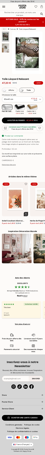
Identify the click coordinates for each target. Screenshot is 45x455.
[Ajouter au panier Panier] (26, 214)
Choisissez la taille (9, 95)
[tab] (36, 6)
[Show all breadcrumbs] (4, 29)
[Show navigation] (3, 6)
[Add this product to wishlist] (39, 128)
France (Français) (23, 444)
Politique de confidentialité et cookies (22, 431)
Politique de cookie (31, 425)
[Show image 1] (5, 37)
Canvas (13, 29)
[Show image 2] (5, 47)
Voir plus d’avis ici (22, 324)
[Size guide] (5, 128)
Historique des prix (9, 165)
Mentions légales (22, 428)
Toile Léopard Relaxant (27, 29)
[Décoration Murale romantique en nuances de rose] (17, 248)
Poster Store (28, 449)
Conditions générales (14, 425)
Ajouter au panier (22, 120)
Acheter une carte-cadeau (24, 418)
